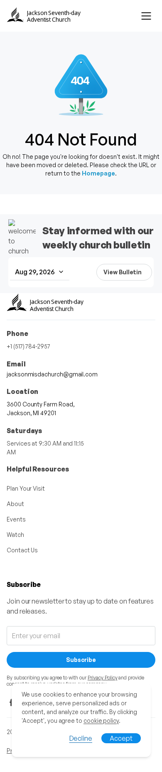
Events (16, 519)
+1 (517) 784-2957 (28, 346)
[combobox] (39, 272)
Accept (121, 738)
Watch (15, 534)
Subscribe (81, 659)
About (15, 503)
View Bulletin (122, 272)
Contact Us (22, 550)
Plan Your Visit (26, 488)
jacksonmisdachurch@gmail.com (52, 374)
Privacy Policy (103, 677)
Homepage (98, 173)
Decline (80, 738)
